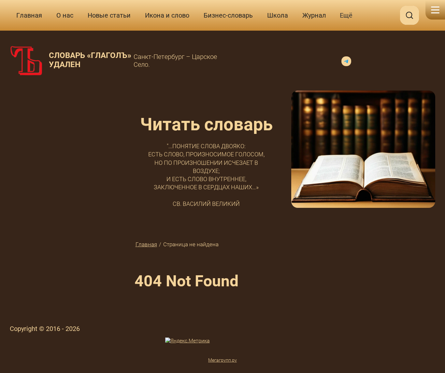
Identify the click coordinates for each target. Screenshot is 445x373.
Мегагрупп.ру (222, 360)
